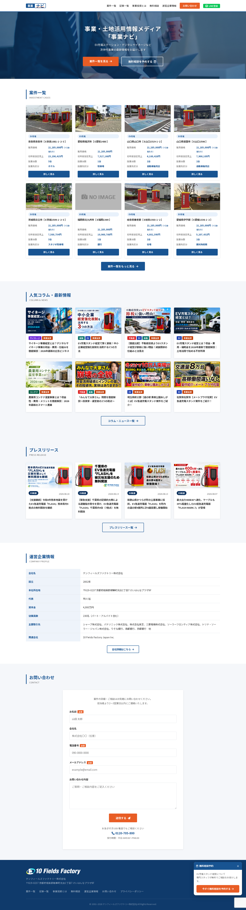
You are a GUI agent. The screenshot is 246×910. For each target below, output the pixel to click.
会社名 (72, 728)
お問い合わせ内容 (78, 779)
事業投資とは (139, 5)
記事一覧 (124, 5)
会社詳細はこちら (121, 649)
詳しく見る (49, 174)
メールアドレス (80, 762)
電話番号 (77, 745)
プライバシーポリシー (132, 891)
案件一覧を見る (99, 61)
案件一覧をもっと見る (121, 266)
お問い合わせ (190, 5)
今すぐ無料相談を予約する (217, 888)
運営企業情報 (169, 5)
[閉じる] (238, 866)
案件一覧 (111, 5)
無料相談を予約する (140, 61)
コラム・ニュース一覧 (121, 421)
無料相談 (154, 5)
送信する (121, 818)
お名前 (75, 711)
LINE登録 (213, 6)
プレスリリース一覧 (121, 527)
